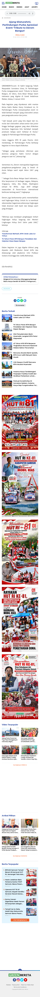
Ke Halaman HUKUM (19, 856)
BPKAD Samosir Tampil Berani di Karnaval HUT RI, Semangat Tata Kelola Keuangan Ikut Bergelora (15, 872)
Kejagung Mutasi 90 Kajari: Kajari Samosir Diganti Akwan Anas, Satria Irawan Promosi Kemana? (10, 831)
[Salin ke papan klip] (24, 300)
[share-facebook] (15, 300)
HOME (4, 7)
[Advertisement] (20, 946)
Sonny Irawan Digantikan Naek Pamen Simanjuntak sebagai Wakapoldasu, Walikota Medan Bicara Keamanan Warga (14, 901)
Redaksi (8, 985)
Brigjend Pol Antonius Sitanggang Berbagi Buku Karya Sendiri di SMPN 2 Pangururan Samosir (19, 280)
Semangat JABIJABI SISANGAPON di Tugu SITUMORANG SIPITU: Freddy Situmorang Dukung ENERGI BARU (28, 740)
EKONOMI (7, 288)
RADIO (11, 7)
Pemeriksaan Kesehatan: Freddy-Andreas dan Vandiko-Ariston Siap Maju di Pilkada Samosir (29, 757)
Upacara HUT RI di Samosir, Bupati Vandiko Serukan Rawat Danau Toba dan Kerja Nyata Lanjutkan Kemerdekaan (15, 891)
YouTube (27, 982)
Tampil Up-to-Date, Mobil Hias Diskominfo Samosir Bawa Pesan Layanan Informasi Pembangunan (14, 911)
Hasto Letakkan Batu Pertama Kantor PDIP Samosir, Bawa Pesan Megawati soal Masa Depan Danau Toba (13, 882)
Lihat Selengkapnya (19, 920)
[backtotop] (20, 971)
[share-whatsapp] (21, 300)
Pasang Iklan (16, 985)
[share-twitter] (18, 300)
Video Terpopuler (10, 725)
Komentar (21, 305)
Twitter (22, 982)
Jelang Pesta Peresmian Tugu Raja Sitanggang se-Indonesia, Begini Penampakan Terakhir (10, 740)
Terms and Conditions (20, 987)
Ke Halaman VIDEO (19, 765)
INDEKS (19, 7)
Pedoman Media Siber (27, 985)
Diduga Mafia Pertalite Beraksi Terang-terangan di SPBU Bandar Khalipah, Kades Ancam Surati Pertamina (10, 848)
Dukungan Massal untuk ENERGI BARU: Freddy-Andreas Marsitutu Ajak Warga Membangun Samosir (9, 757)
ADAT (27, 7)
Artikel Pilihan (8, 816)
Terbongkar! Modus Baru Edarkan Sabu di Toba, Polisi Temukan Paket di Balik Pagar (28, 831)
